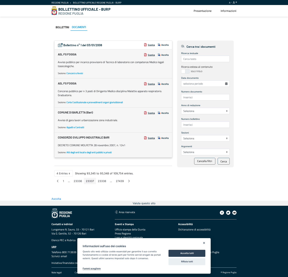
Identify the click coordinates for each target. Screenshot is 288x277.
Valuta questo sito (144, 203)
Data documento (190, 78)
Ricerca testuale (189, 53)
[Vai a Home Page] (54, 11)
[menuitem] (203, 11)
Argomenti (186, 146)
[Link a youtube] (234, 213)
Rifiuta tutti (187, 261)
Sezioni (185, 132)
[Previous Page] (57, 181)
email (64, 256)
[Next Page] (129, 181)
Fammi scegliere (92, 268)
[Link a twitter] (228, 213)
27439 (121, 181)
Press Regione (123, 233)
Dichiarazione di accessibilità (194, 229)
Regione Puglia (60, 2)
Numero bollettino (190, 119)
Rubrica (71, 240)
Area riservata (127, 212)
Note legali (57, 272)
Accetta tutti (187, 253)
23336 (79, 181)
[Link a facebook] (222, 213)
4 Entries (64, 174)
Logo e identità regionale (129, 237)
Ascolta (165, 45)
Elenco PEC (58, 240)
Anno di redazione (190, 105)
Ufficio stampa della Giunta (130, 229)
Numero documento (191, 91)
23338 (103, 181)
